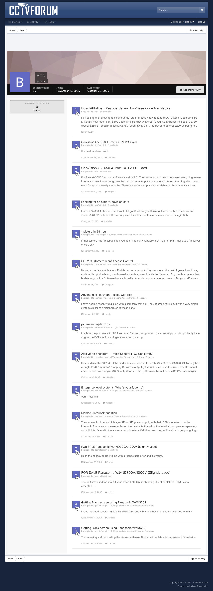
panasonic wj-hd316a (95, 324)
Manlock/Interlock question (99, 413)
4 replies (107, 221)
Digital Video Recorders (124, 327)
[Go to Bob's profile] (76, 110)
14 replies (109, 284)
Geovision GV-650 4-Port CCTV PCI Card (109, 142)
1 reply (107, 314)
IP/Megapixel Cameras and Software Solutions (130, 234)
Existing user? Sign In (182, 22)
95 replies (109, 403)
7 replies (111, 517)
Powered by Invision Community (193, 586)
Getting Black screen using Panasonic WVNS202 (113, 502)
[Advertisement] (106, 42)
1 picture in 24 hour (94, 231)
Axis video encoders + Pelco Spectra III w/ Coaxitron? (116, 353)
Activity (34, 22)
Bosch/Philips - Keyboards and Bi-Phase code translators (126, 108)
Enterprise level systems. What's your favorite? (112, 387)
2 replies (111, 157)
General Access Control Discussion (130, 264)
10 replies (109, 251)
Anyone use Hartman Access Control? (106, 294)
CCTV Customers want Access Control (107, 261)
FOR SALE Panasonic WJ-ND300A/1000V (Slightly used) (119, 446)
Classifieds (106, 111)
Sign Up (202, 22)
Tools (51, 22)
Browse (15, 22)
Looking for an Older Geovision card (105, 202)
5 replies (110, 343)
